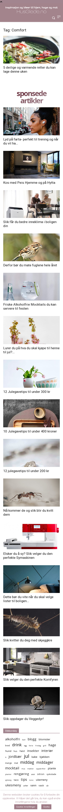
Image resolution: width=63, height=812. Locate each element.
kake (34, 756)
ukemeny (41, 779)
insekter (33, 750)
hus (15, 751)
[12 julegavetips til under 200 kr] (31, 453)
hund (8, 751)
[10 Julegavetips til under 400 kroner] (31, 413)
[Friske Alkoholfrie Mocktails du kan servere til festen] (31, 286)
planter (8, 774)
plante (52, 768)
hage (52, 745)
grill (44, 745)
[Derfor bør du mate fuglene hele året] (31, 247)
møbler (30, 769)
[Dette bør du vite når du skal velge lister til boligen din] (31, 579)
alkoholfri (12, 739)
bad (23, 740)
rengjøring (21, 773)
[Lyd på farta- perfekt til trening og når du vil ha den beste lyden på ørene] (31, 121)
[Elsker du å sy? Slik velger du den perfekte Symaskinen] (31, 536)
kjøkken (44, 756)
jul (26, 756)
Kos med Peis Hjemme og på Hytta (29, 183)
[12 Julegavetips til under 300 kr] (31, 374)
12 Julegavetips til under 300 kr (26, 392)
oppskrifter (41, 769)
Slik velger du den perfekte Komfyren (30, 679)
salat (33, 774)
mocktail (12, 768)
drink (17, 744)
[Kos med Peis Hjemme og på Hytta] (31, 165)
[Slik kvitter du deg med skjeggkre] (31, 622)
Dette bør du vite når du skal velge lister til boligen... (28, 599)
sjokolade (51, 774)
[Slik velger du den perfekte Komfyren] (31, 662)
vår (47, 786)
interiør (47, 750)
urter (25, 785)
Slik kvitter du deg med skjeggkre (27, 640)
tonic (31, 780)
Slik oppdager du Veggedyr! (23, 719)
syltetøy (8, 780)
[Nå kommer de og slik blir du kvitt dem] (31, 492)
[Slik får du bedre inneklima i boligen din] (31, 204)
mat (16, 762)
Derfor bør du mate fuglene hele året (30, 265)
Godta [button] (46, 806)
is (5, 757)
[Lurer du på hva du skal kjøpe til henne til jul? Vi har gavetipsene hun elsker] (31, 330)
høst (22, 751)
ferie (31, 745)
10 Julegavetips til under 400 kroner (30, 431)
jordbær (15, 756)
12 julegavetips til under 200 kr (26, 471)
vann (33, 785)
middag (27, 762)
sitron (40, 774)
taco (16, 779)
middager (44, 762)
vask (41, 785)
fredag (38, 745)
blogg (32, 739)
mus (23, 769)
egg (25, 745)
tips (24, 779)
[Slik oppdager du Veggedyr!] (31, 701)
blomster (44, 739)
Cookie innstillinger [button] (25, 806)
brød (7, 745)
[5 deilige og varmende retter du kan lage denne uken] (31, 49)
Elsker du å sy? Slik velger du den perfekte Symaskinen (27, 556)
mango (8, 762)
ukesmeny (13, 785)
